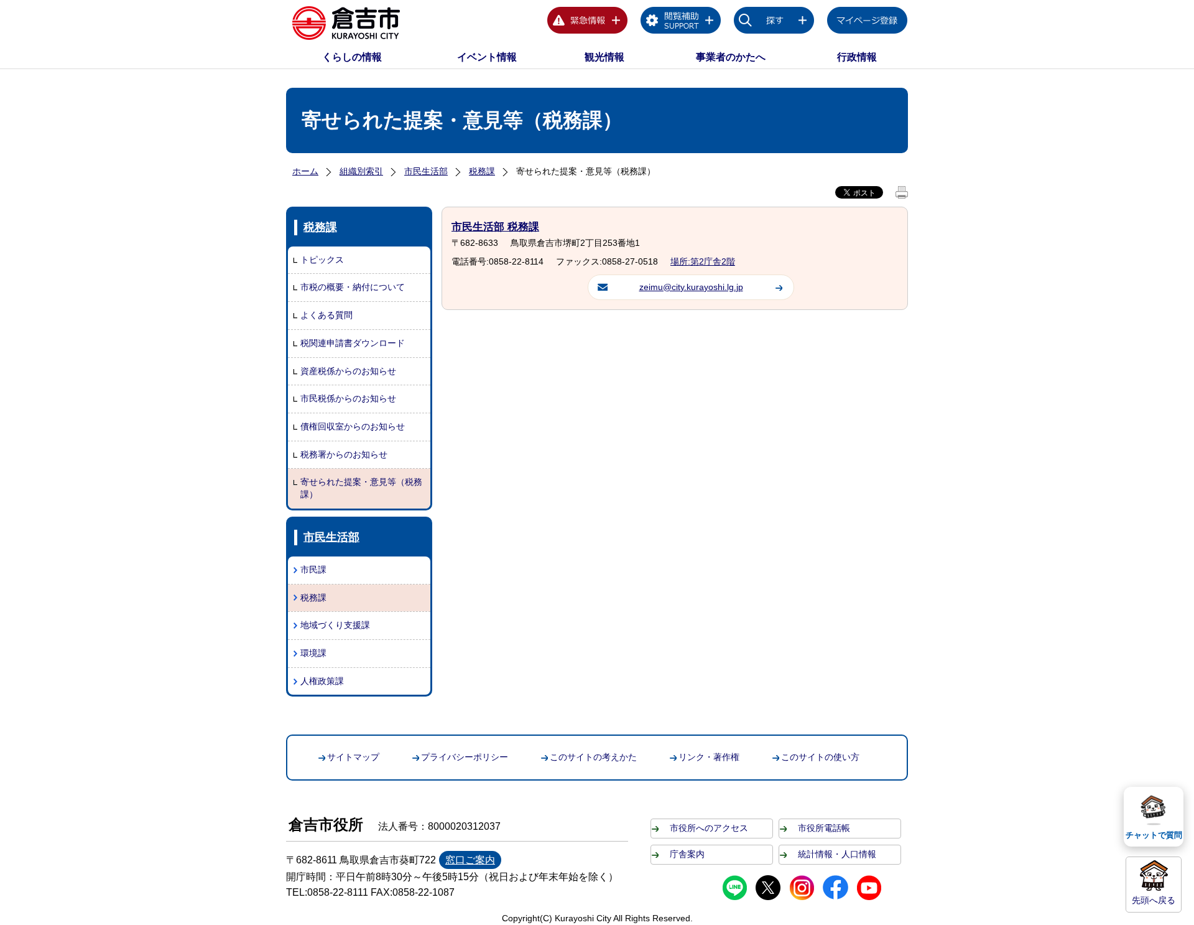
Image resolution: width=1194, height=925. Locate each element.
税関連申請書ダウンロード (352, 343)
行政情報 (857, 57)
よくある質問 (326, 315)
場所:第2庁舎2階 (702, 261)
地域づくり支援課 (335, 625)
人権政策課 (322, 681)
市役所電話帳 (824, 828)
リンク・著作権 (708, 757)
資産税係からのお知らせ (348, 371)
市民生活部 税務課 (495, 227)
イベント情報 (487, 57)
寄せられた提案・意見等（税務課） (361, 488)
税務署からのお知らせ (343, 454)
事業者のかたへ (731, 57)
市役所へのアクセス (709, 828)
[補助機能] (681, 22)
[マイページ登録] (867, 22)
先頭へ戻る (1153, 900)
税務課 (482, 171)
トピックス (322, 260)
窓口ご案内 (470, 860)
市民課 (313, 570)
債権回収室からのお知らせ (352, 426)
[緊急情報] (587, 22)
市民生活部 (426, 171)
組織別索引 (361, 171)
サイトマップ (353, 757)
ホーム (305, 171)
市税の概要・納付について (352, 287)
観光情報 (604, 57)
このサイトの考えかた (593, 757)
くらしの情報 (352, 57)
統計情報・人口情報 (837, 854)
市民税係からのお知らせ (348, 398)
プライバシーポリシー (464, 757)
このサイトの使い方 (820, 757)
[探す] (774, 22)
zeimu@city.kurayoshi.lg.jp (691, 287)
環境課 (313, 653)
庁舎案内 (687, 854)
